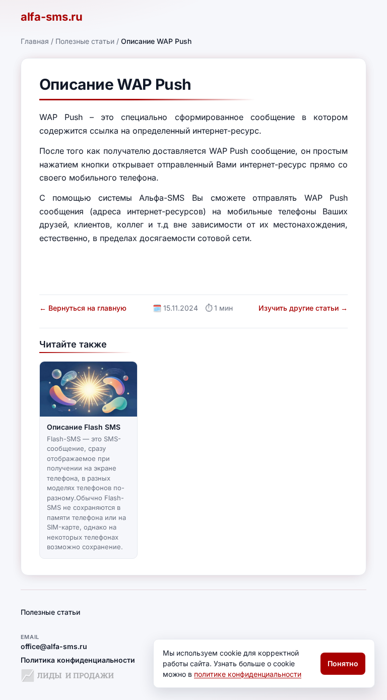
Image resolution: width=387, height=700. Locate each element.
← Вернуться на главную (82, 308)
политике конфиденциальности (247, 674)
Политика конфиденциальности (78, 660)
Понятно (343, 663)
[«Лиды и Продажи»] (67, 677)
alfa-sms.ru (52, 16)
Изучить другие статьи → (303, 308)
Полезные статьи (84, 41)
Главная (35, 41)
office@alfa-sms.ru (54, 646)
